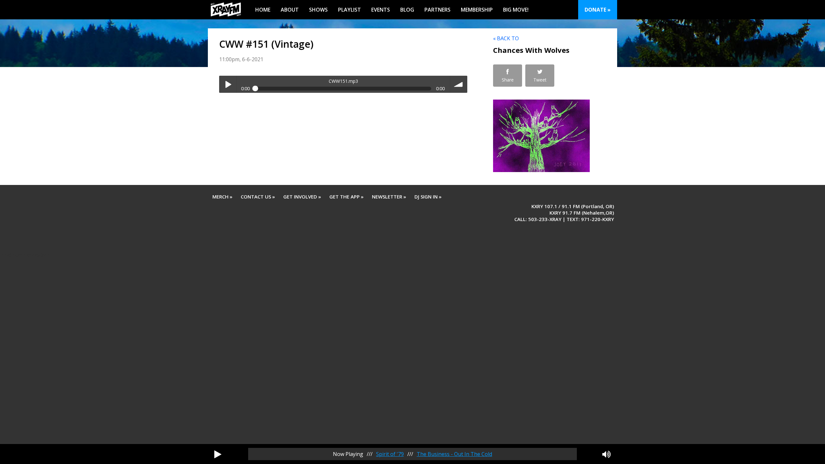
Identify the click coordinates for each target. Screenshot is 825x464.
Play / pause (227, 84)
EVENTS (380, 9)
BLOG (407, 9)
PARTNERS (437, 9)
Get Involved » (302, 196)
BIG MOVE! (516, 9)
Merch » (222, 196)
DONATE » (598, 9)
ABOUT (290, 9)
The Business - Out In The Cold (454, 454)
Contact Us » (258, 196)
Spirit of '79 (390, 454)
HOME (262, 9)
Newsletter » (389, 196)
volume (458, 84)
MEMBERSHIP (477, 9)
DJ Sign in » (428, 196)
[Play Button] (217, 454)
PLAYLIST (349, 9)
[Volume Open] (606, 454)
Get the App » (346, 196)
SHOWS (318, 9)
